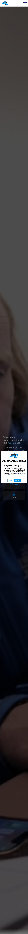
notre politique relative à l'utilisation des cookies (13, 474)
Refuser (10, 480)
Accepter (17, 480)
